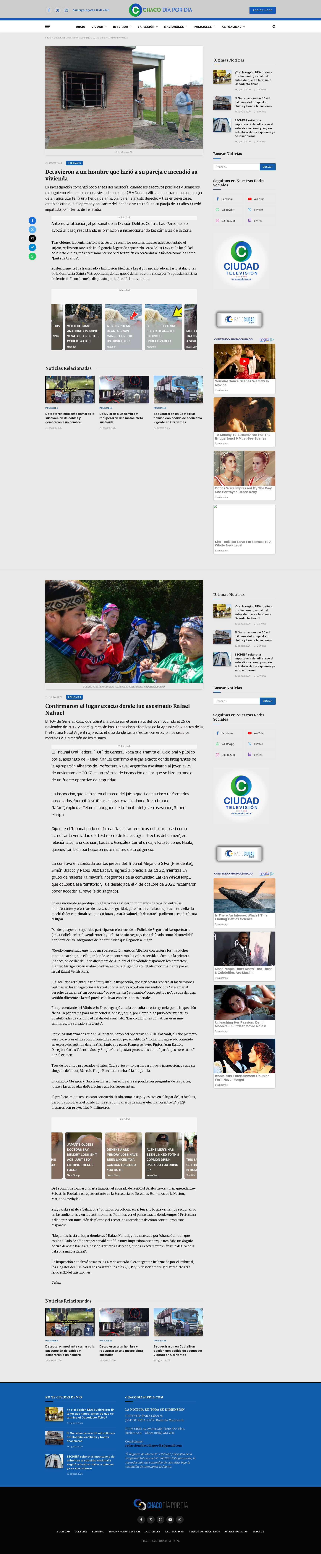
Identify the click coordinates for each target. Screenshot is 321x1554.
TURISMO (98, 1531)
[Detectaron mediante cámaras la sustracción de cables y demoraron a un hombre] (70, 389)
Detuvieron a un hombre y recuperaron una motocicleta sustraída (121, 418)
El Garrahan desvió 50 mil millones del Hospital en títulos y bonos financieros (253, 102)
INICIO (80, 26)
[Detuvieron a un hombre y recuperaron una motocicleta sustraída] (124, 389)
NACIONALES (174, 26)
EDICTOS (258, 1531)
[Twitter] (32, 229)
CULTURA (81, 1531)
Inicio (48, 37)
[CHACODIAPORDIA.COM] (161, 10)
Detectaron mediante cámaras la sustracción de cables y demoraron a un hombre (69, 418)
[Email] (32, 238)
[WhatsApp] (32, 256)
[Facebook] (32, 220)
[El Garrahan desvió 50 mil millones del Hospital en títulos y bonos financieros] (222, 103)
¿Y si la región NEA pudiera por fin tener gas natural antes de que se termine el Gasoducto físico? (254, 78)
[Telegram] (32, 247)
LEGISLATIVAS (174, 1531)
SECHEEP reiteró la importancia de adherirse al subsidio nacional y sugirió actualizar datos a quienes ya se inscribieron (255, 128)
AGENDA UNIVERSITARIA (205, 1531)
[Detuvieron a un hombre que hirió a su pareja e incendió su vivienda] (124, 97)
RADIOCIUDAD (263, 10)
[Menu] (47, 26)
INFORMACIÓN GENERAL (125, 1531)
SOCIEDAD (63, 1531)
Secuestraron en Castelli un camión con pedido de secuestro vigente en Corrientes (178, 418)
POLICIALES (203, 26)
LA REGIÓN (146, 26)
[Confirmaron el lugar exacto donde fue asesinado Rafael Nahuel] (124, 631)
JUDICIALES (153, 1531)
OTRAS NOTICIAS (236, 1531)
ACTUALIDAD (232, 26)
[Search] (274, 26)
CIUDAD (97, 26)
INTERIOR (120, 26)
